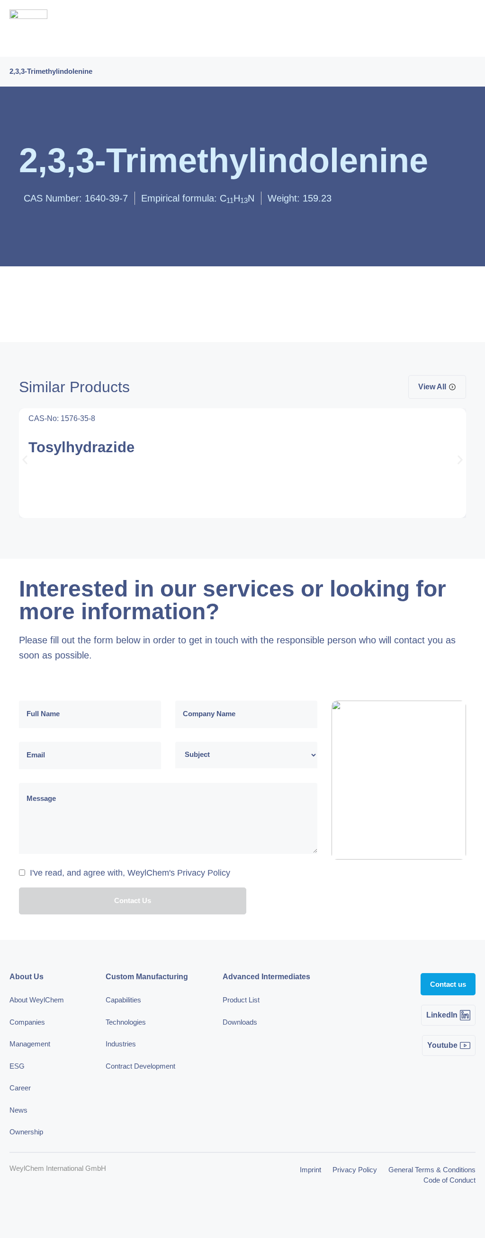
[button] (25, 459)
